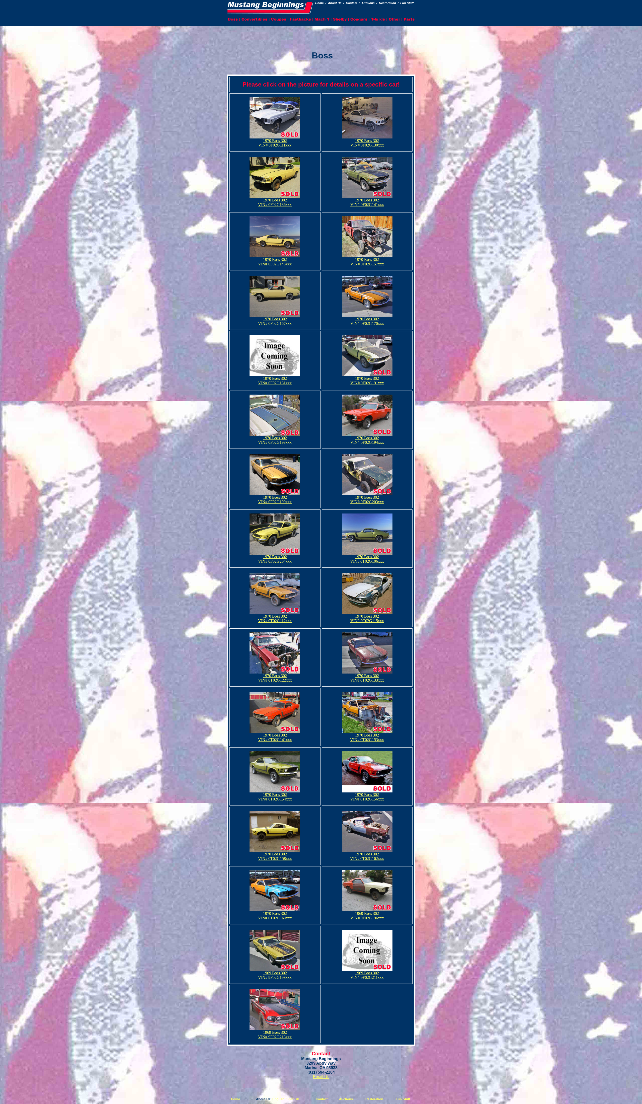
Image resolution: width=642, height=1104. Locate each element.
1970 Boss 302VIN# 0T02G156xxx (367, 796)
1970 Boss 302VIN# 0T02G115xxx (367, 618)
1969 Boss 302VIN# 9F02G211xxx (367, 975)
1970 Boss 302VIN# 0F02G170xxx (367, 321)
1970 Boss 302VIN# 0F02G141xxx (367, 202)
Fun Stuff (403, 1099)
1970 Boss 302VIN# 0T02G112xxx (275, 618)
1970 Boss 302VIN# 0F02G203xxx (367, 499)
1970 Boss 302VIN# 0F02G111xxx (274, 142)
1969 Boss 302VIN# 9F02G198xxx (275, 975)
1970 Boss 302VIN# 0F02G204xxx (275, 559)
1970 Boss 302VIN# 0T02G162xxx (367, 856)
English (278, 1099)
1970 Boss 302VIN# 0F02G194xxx (367, 440)
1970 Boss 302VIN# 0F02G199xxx (275, 499)
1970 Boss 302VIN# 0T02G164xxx (275, 915)
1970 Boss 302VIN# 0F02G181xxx (275, 380)
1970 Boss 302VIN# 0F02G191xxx (367, 380)
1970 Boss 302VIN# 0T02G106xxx (367, 559)
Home (235, 1099)
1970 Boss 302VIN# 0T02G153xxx (367, 737)
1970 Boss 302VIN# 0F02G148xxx (275, 261)
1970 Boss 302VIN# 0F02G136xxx (275, 202)
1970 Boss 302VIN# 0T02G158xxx (275, 856)
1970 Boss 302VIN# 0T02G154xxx (275, 796)
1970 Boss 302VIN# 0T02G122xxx (275, 678)
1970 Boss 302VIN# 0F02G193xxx (275, 440)
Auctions (346, 1099)
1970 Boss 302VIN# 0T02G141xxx (275, 737)
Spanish (292, 1099)
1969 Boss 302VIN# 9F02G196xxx (367, 915)
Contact (322, 1099)
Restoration (374, 1099)
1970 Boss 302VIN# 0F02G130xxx (367, 142)
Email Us (321, 1077)
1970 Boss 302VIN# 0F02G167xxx (275, 321)
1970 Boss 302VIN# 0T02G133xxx (367, 678)
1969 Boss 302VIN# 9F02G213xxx (275, 1034)
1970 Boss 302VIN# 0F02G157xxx (367, 261)
